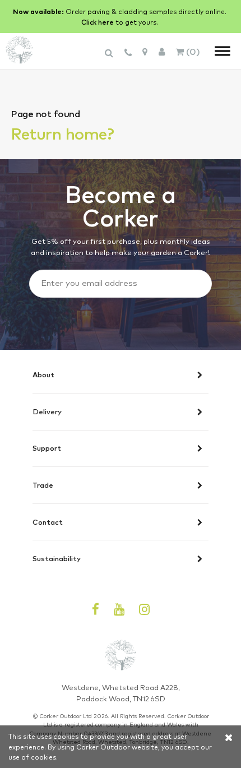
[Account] (162, 51)
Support (47, 448)
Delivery (47, 412)
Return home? (62, 133)
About (43, 375)
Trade (43, 485)
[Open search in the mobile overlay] (110, 58)
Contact (48, 522)
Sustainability (57, 558)
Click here (97, 21)
